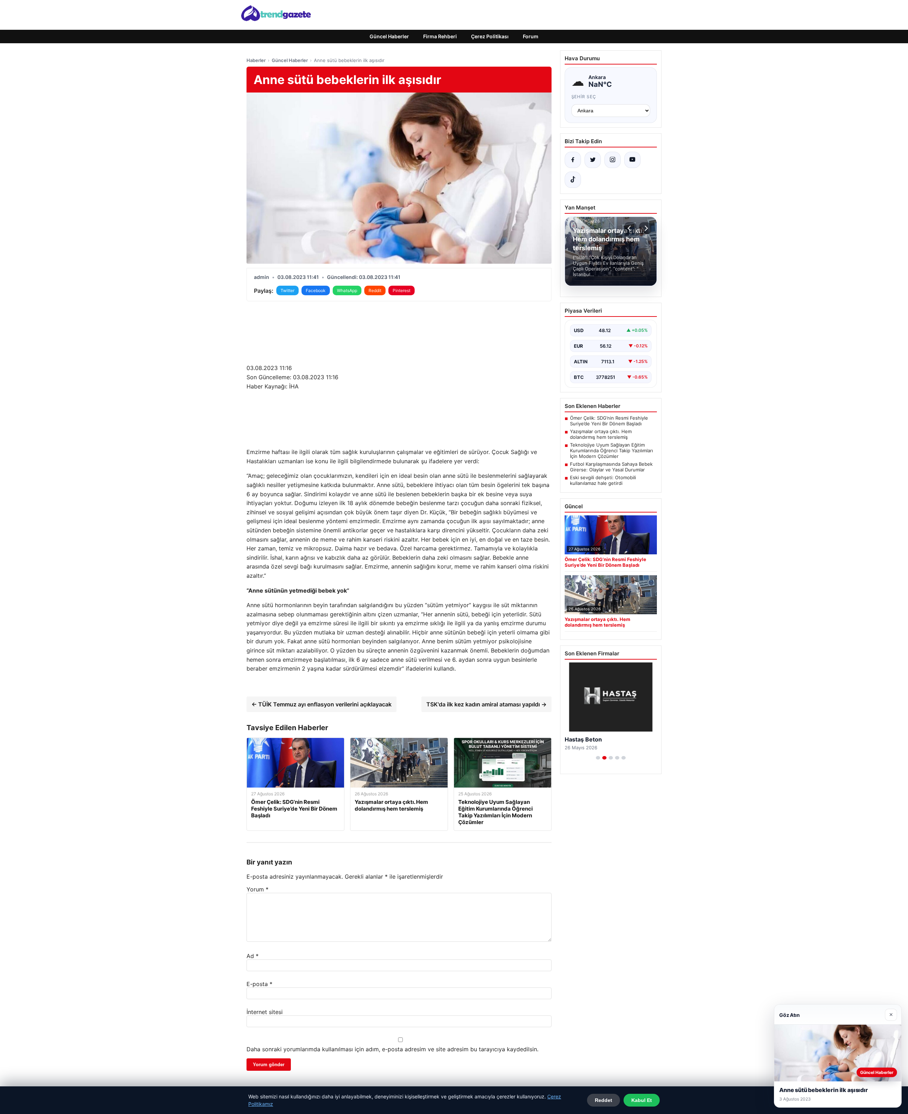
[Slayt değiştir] (598, 758)
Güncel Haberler (389, 36)
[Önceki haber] (630, 228)
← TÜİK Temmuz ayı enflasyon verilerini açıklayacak (321, 704)
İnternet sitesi (265, 1011)
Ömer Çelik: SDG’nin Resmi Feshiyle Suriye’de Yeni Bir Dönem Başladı (609, 420)
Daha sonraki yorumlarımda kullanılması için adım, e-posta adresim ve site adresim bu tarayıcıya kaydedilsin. (392, 1049)
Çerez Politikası (490, 36)
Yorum (257, 889)
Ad (253, 955)
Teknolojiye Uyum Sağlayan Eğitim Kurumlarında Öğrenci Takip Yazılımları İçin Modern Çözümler (611, 450)
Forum (530, 36)
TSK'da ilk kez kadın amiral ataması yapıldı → (486, 704)
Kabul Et (641, 1100)
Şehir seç (584, 96)
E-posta (259, 983)
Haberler (256, 60)
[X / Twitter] (593, 160)
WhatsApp (347, 290)
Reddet (603, 1100)
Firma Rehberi (440, 36)
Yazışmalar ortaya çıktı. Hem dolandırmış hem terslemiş (601, 434)
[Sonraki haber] (645, 228)
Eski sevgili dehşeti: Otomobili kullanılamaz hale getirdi (603, 480)
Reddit (375, 290)
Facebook (316, 290)
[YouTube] (632, 160)
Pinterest (401, 290)
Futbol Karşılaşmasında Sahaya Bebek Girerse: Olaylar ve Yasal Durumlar (611, 466)
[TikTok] (573, 180)
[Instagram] (612, 160)
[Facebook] (573, 160)
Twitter (287, 290)
